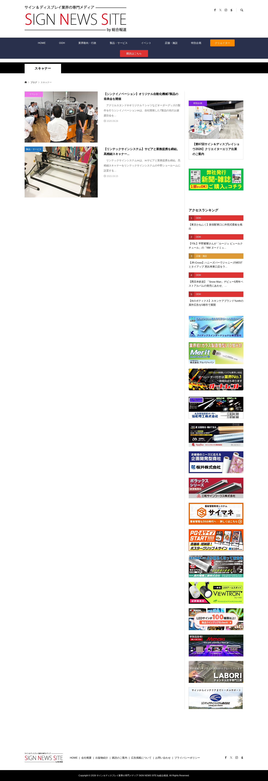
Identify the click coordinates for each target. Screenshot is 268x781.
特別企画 (196, 42)
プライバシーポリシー (187, 757)
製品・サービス (119, 42)
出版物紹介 (101, 757)
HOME (42, 42)
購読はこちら (134, 53)
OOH (62, 42)
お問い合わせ (163, 757)
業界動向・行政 (87, 42)
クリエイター (222, 42)
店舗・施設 (171, 42)
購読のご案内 (119, 757)
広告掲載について (141, 757)
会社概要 (86, 757)
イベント (146, 42)
